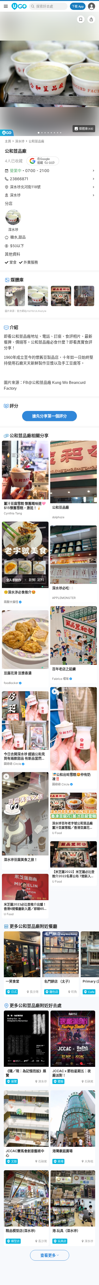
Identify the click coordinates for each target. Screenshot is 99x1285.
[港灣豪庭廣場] (72, 1118)
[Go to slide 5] (51, 132)
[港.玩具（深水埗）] (72, 1198)
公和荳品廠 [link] (36, 141)
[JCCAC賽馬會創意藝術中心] (26, 1118)
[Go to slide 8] (60, 132)
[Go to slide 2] (42, 132)
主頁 (8, 141)
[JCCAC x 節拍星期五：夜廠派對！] (72, 1039)
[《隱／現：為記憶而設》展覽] (26, 1039)
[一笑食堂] (22, 954)
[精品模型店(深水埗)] (26, 1198)
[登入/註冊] (91, 6)
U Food (8, 914)
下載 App (78, 6)
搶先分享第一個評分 (49, 416)
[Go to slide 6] (54, 132)
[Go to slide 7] (57, 132)
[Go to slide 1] (38, 133)
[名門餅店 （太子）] (60, 954)
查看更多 (48, 1255)
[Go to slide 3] (45, 132)
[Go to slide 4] (48, 132)
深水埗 (20, 141)
